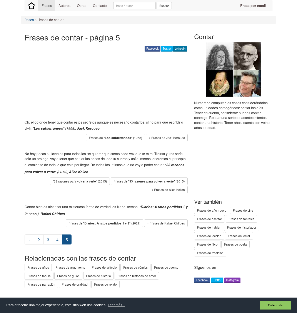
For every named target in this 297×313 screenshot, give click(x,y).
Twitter (167, 48)
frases (29, 19)
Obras (81, 5)
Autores (64, 5)
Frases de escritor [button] (209, 219)
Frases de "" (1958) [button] (115, 138)
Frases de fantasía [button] (241, 219)
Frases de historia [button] (98, 276)
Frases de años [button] (38, 267)
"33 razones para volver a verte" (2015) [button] (80, 181)
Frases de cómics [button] (135, 267)
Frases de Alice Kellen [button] (169, 189)
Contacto (100, 5)
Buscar (164, 5)
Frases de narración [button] (41, 284)
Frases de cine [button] (243, 210)
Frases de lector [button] (239, 236)
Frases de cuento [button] (166, 267)
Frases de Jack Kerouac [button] (168, 138)
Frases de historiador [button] (241, 227)
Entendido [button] (275, 305)
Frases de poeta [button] (235, 244)
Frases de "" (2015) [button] (149, 181)
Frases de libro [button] (207, 244)
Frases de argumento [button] (70, 267)
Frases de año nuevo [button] (211, 210)
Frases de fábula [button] (39, 276)
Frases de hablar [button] (208, 227)
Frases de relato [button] (105, 284)
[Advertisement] (104, 86)
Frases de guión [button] (68, 276)
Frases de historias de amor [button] (136, 276)
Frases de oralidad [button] (75, 284)
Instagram (232, 280)
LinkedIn (180, 48)
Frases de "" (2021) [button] (104, 223)
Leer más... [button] (116, 305)
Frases (47, 5)
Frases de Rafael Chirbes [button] (167, 223)
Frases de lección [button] (209, 236)
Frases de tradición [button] (210, 253)
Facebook (152, 48)
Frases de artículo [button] (104, 267)
